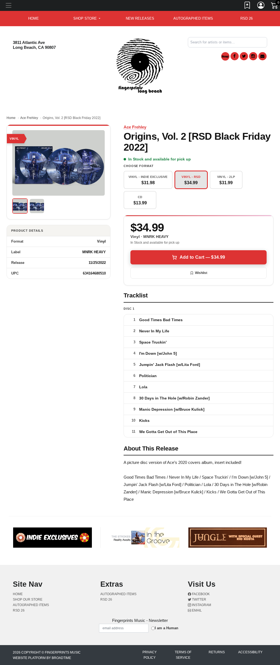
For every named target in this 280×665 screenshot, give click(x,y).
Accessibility (250, 652)
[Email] (262, 56)
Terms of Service (183, 655)
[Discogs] (225, 56)
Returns (217, 652)
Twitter (198, 599)
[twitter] (244, 56)
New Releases (140, 18)
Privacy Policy (149, 655)
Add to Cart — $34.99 (202, 257)
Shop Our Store (27, 599)
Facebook (200, 594)
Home (11, 118)
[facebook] (234, 56)
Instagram (201, 605)
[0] (275, 6)
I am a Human (166, 628)
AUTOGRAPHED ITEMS (193, 18)
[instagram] (253, 56)
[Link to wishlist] (247, 6)
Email (196, 610)
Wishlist (201, 273)
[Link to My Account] (261, 6)
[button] (87, 18)
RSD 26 (246, 18)
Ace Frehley (29, 118)
